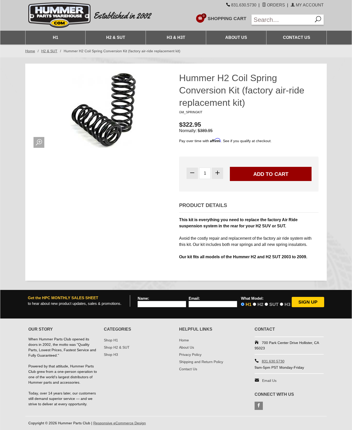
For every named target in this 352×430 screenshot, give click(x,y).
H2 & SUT (115, 37)
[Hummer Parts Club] (100, 15)
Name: (143, 298)
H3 (287, 304)
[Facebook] (259, 406)
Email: (194, 298)
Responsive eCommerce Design (119, 423)
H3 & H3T (176, 37)
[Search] (318, 20)
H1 (55, 37)
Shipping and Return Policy (201, 362)
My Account (309, 5)
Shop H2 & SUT (117, 347)
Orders (275, 5)
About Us (236, 37)
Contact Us (296, 37)
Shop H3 (111, 354)
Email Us (269, 381)
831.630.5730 (243, 5)
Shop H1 (111, 340)
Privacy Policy (190, 354)
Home (30, 51)
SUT (274, 304)
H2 (260, 304)
